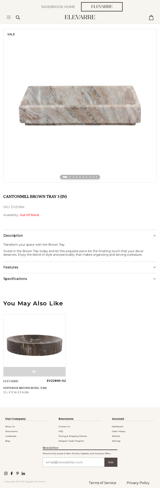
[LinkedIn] (23, 473)
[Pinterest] (17, 473)
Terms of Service (102, 483)
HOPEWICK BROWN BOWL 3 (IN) (25, 387)
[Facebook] (11, 473)
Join (111, 462)
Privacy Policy (138, 483)
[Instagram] (6, 473)
